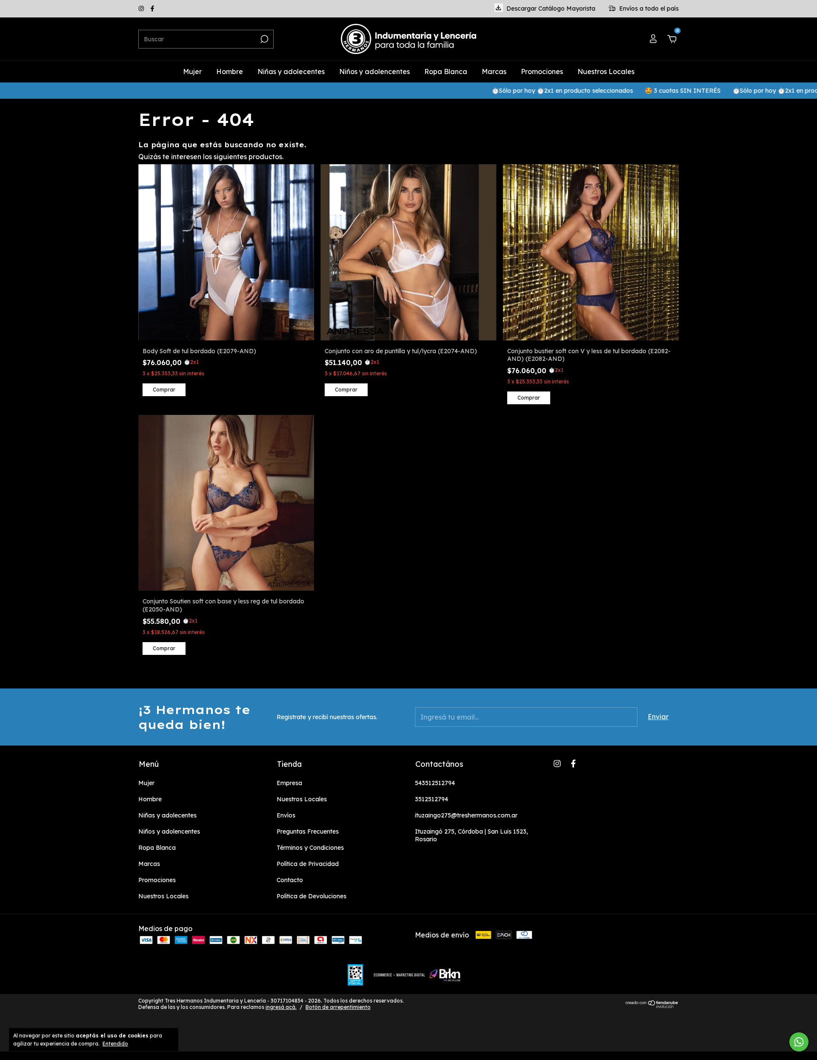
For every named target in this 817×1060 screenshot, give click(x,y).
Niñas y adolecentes (291, 71)
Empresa (289, 783)
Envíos (286, 815)
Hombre (229, 71)
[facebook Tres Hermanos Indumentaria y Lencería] (152, 9)
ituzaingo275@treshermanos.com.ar (466, 815)
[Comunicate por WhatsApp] (798, 1041)
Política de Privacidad (308, 864)
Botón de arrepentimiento (338, 1007)
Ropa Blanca (445, 71)
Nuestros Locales (605, 71)
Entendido (115, 1043)
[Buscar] (263, 39)
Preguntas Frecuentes (308, 831)
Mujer (192, 71)
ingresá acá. (281, 1007)
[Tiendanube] (652, 1005)
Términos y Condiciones (310, 847)
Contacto (290, 880)
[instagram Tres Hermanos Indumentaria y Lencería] (142, 9)
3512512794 (431, 799)
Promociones (542, 71)
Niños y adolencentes (374, 71)
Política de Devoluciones (311, 896)
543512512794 (435, 783)
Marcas (494, 71)
